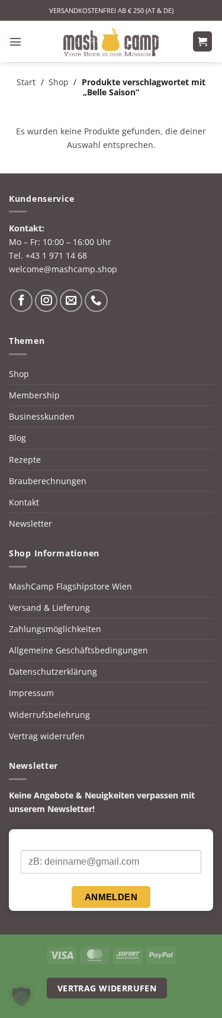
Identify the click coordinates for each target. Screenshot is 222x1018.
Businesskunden (42, 416)
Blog (17, 437)
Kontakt (24, 502)
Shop (59, 82)
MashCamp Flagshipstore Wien (70, 586)
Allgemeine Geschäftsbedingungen (78, 650)
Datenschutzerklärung (53, 671)
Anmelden (111, 897)
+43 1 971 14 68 (56, 255)
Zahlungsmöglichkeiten (55, 628)
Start (26, 82)
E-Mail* (35, 840)
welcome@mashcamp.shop (63, 269)
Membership (34, 395)
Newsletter (30, 523)
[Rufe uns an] (96, 300)
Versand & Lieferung (49, 607)
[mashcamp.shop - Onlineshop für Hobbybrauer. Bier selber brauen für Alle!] (111, 41)
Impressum (31, 692)
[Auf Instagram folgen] (46, 300)
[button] (15, 41)
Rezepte (25, 459)
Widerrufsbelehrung (49, 714)
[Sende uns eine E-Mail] (71, 300)
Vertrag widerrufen (47, 736)
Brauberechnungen (47, 481)
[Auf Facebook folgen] (21, 300)
